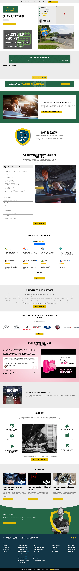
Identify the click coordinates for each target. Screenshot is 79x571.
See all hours (21, 20)
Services (35, 1)
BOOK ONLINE (44, 13)
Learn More (66, 84)
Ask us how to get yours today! (51, 111)
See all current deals (39, 77)
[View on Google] (6, 248)
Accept (52, 569)
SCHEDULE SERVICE (9, 24)
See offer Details (39, 64)
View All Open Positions (39, 459)
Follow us (44, 15)
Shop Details (23, 1)
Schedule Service (53, 1)
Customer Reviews (42, 1)
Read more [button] (61, 255)
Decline (56, 569)
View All (39, 333)
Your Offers (30, 1)
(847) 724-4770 (44, 11)
